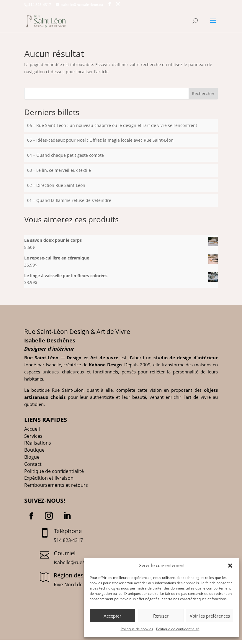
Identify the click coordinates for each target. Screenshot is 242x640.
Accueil (32, 429)
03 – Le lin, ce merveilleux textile (59, 170)
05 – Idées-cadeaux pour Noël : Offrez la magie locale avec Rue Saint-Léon (100, 140)
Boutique (34, 450)
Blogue (32, 457)
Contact (33, 464)
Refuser (161, 616)
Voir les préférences (210, 616)
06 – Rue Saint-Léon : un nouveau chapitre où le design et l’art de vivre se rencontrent (112, 125)
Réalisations (37, 443)
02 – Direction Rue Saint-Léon (56, 185)
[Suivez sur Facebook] (31, 516)
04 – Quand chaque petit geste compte (65, 155)
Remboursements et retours (56, 485)
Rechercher (203, 93)
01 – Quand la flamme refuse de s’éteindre (69, 200)
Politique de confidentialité (178, 628)
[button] (230, 566)
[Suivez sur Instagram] (49, 516)
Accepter (112, 616)
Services (33, 436)
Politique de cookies (137, 628)
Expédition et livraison (48, 478)
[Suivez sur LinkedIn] (67, 516)
